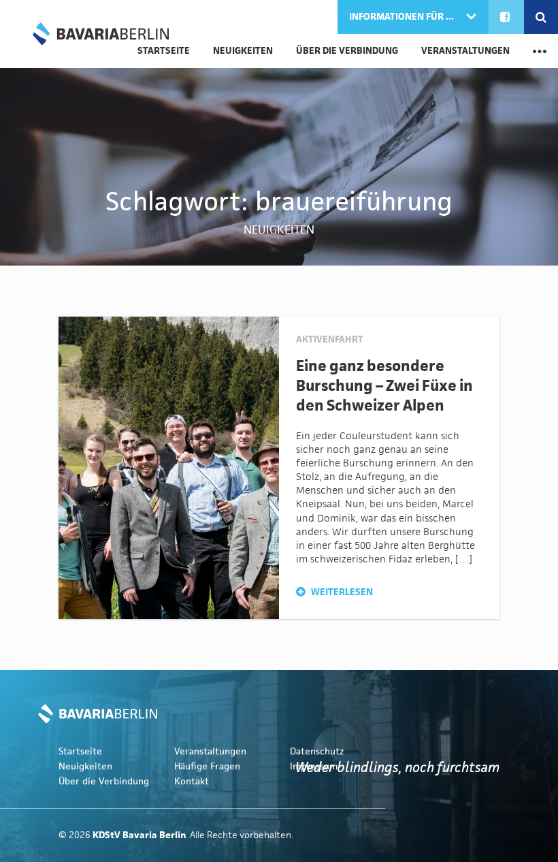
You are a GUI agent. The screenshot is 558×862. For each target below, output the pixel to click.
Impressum (314, 766)
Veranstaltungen (465, 51)
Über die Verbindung (347, 51)
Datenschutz (317, 751)
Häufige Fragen (207, 766)
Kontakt (191, 781)
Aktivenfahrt (329, 339)
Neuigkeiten (243, 51)
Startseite (80, 751)
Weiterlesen (341, 592)
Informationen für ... (402, 16)
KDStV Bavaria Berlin (100, 34)
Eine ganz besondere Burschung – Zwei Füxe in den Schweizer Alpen (384, 385)
